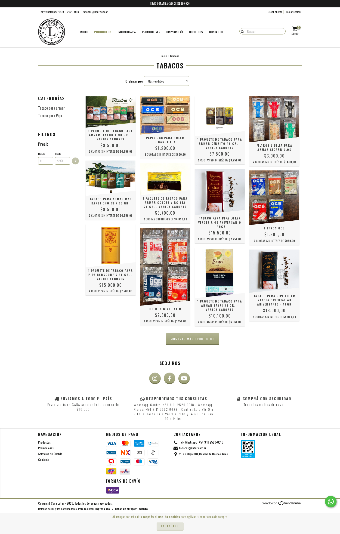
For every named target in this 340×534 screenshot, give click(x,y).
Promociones (46, 447)
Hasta (58, 154)
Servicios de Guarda (50, 453)
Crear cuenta (275, 12)
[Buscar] (241, 31)
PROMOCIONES (151, 31)
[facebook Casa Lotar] (169, 378)
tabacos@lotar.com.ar (95, 12)
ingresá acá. (102, 509)
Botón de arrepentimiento (131, 509)
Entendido (170, 526)
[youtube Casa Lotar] (184, 378)
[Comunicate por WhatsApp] (331, 501)
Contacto (216, 31)
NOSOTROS (196, 31)
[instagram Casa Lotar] (155, 378)
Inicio (84, 31)
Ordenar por (134, 81)
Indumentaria (127, 31)
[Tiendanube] (281, 504)
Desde (41, 154)
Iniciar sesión (293, 12)
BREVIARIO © (174, 31)
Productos (102, 31)
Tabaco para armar (51, 108)
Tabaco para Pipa (50, 115)
